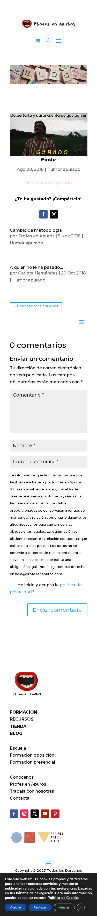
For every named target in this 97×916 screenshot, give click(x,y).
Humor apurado (63, 169)
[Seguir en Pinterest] (55, 813)
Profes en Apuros (36, 236)
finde (30, 182)
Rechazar (40, 907)
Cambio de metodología (36, 230)
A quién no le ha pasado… (36, 267)
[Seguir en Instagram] (24, 813)
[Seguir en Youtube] (45, 813)
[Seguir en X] (54, 214)
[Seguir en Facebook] (43, 214)
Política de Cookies (63, 897)
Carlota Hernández (38, 273)
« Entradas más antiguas (36, 306)
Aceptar (15, 907)
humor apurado (55, 182)
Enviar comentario (57, 610)
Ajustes (64, 907)
